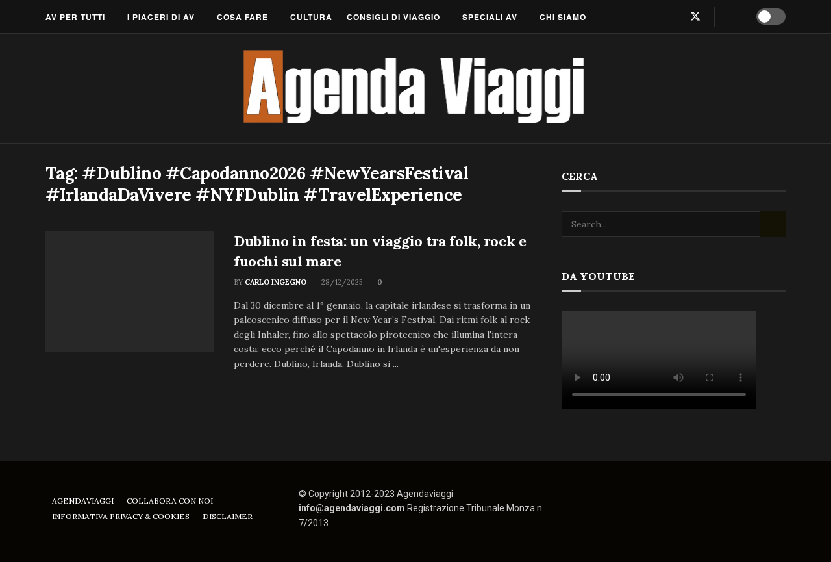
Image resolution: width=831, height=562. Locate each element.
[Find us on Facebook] (652, 16)
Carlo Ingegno (275, 282)
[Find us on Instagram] (673, 16)
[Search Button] (733, 17)
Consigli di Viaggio (393, 17)
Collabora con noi (170, 500)
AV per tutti (75, 17)
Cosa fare (242, 17)
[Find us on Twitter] (695, 16)
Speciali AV (489, 17)
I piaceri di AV (161, 17)
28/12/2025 (340, 282)
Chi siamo (563, 17)
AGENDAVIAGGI (83, 500)
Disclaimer (228, 516)
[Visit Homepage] (415, 88)
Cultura (311, 17)
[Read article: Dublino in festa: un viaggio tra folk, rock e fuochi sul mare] (129, 291)
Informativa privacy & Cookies (121, 516)
